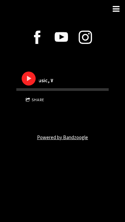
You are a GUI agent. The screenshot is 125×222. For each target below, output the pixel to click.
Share (38, 100)
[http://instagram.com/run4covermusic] (85, 37)
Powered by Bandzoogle (62, 137)
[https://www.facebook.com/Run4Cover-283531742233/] (37, 37)
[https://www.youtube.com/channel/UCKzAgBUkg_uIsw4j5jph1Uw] (61, 37)
